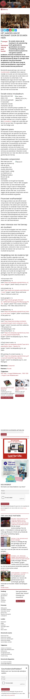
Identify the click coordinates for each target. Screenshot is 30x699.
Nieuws (8, 13)
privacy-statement (11, 695)
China (2, 628)
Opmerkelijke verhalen (6, 642)
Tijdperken (4, 645)
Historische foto (4, 635)
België (2, 623)
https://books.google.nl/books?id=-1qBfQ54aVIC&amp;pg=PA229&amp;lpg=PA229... (15, 302)
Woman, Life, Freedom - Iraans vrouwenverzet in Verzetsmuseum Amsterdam (20, 557)
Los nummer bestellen (6, 662)
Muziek (9, 368)
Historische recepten (6, 637)
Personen (3, 605)
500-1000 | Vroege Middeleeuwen (11, 373)
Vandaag (3, 591)
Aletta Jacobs (4, 608)
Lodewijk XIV (4, 615)
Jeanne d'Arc (4, 612)
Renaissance (4, 651)
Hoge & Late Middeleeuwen (7, 649)
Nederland (3, 622)
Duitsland (3, 625)
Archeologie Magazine (6, 663)
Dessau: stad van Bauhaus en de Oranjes (19, 539)
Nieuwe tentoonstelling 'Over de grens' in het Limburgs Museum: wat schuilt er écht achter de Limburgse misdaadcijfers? (20, 521)
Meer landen (4, 629)
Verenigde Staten (5, 626)
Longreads (3, 600)
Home (2, 13)
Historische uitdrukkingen (7, 639)
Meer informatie (7, 398)
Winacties (3, 602)
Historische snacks (6, 633)
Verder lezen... (5, 536)
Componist (11, 366)
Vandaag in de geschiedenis (4, 594)
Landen (3, 619)
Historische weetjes (5, 640)
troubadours (8, 121)
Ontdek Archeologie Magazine (7, 388)
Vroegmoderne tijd (5, 652)
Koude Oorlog (4, 656)
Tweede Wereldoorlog (6, 654)
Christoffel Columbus (6, 609)
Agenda (2, 598)
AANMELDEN (20, 396)
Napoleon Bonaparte (6, 614)
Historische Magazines (7, 659)
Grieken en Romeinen (6, 648)
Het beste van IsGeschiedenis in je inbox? (21, 389)
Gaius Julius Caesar (5, 611)
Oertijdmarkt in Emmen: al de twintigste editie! (19, 573)
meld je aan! (20, 601)
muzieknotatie (5, 72)
